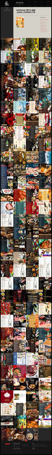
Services (35, 5)
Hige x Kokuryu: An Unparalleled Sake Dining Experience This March (43, 29)
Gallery (42, 5)
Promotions (48, 1)
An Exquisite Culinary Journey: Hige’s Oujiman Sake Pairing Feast (44, 20)
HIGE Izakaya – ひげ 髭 (18, 451)
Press (42, 1)
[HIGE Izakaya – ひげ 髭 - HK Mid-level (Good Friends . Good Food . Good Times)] (7, 3)
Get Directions (20, 3)
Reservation (29, 5)
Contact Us (48, 5)
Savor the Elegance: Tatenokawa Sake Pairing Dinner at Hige (43, 26)
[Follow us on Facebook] (32, 449)
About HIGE (35, 1)
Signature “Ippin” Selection (35, 444)
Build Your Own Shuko (43, 444)
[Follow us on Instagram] (33, 449)
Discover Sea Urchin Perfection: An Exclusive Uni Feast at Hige (44, 23)
